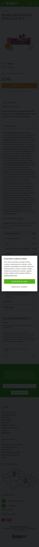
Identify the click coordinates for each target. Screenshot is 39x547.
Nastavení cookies (19, 287)
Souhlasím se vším (19, 281)
